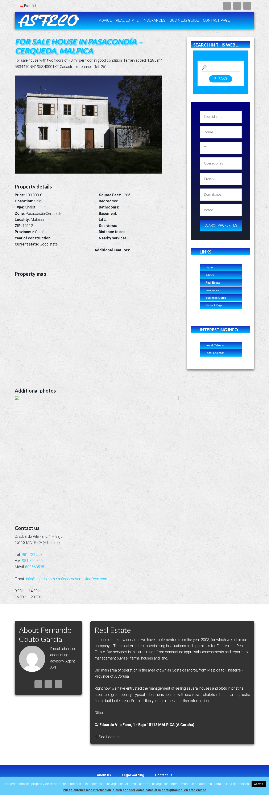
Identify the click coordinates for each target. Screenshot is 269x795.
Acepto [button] (258, 784)
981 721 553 (32, 554)
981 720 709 (32, 560)
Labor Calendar (215, 352)
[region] (97, 454)
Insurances (212, 290)
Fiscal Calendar (215, 345)
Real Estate (213, 282)
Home (209, 267)
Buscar (220, 79)
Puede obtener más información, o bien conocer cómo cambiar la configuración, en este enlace (134, 790)
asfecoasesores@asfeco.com (82, 579)
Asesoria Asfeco (48, 20)
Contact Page (214, 305)
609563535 (34, 567)
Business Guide (216, 297)
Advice (210, 275)
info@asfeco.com (40, 579)
